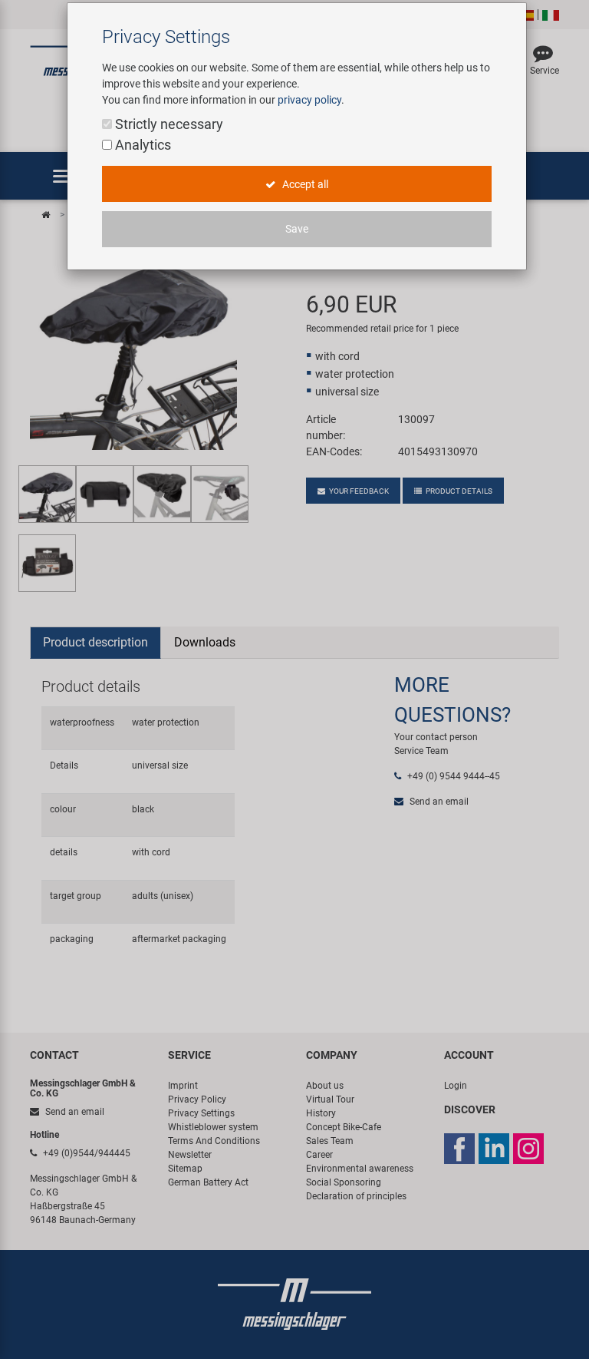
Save (296, 229)
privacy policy (309, 100)
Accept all (304, 184)
